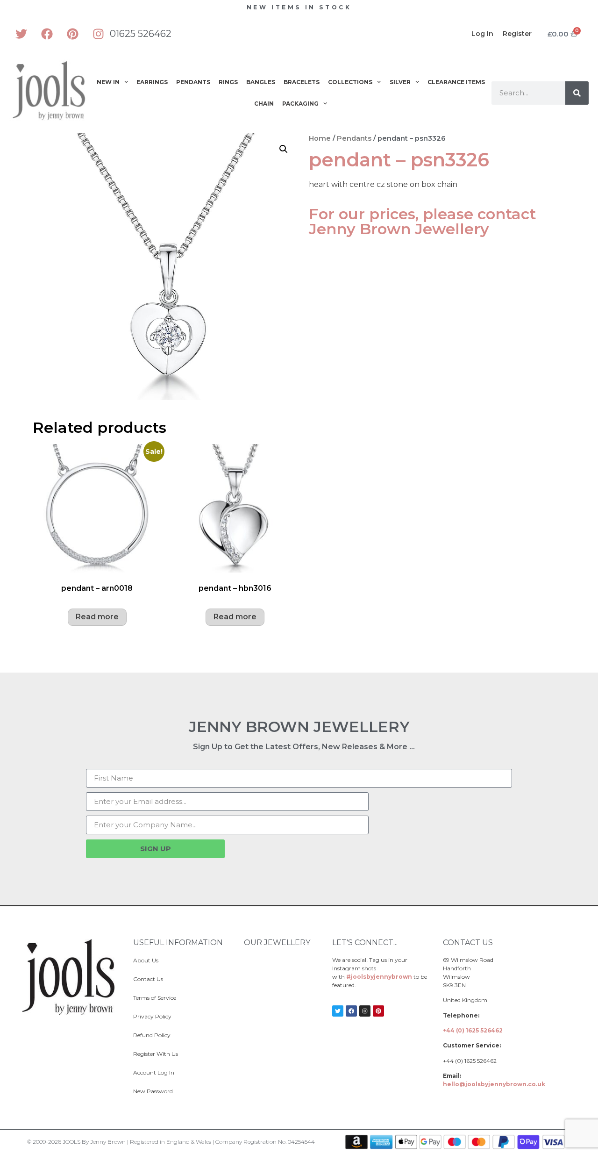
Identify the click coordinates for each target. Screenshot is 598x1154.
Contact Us (148, 978)
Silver (400, 82)
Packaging (300, 103)
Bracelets (302, 82)
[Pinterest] (72, 33)
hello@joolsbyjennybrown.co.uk (494, 1084)
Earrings (152, 82)
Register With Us (155, 1053)
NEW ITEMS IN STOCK (299, 7)
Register (517, 33)
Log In (482, 33)
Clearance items (456, 82)
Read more (97, 616)
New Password (153, 1091)
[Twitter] (21, 33)
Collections (350, 82)
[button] (283, 149)
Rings (228, 82)
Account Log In (153, 1072)
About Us (145, 960)
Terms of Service (154, 997)
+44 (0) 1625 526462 (473, 1030)
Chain (264, 103)
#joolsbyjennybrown (379, 976)
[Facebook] (46, 33)
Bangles (260, 82)
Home (320, 138)
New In (108, 82)
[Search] (577, 93)
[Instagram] (98, 33)
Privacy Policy (152, 1016)
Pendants (193, 82)
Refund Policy (152, 1035)
